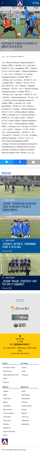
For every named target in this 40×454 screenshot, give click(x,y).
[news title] (20, 186)
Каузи (5, 435)
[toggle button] (2, 3)
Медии (5, 402)
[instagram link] (35, 3)
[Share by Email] (33, 162)
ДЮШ (7, 56)
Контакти (6, 382)
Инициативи (26, 398)
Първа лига (7, 420)
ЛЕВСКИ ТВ (7, 428)
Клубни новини (27, 406)
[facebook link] (33, 3)
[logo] (20, 3)
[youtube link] (38, 3)
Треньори (25, 375)
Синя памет (7, 417)
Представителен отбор (11, 375)
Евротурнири (7, 409)
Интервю (6, 424)
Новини (5, 391)
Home (3, 56)
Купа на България (9, 431)
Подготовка (7, 398)
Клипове (24, 402)
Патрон (24, 367)
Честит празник (8, 413)
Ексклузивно (26, 395)
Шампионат (25, 424)
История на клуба (9, 367)
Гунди (23, 371)
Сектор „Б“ (25, 417)
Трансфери (7, 406)
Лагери (24, 409)
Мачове (24, 413)
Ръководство (7, 371)
